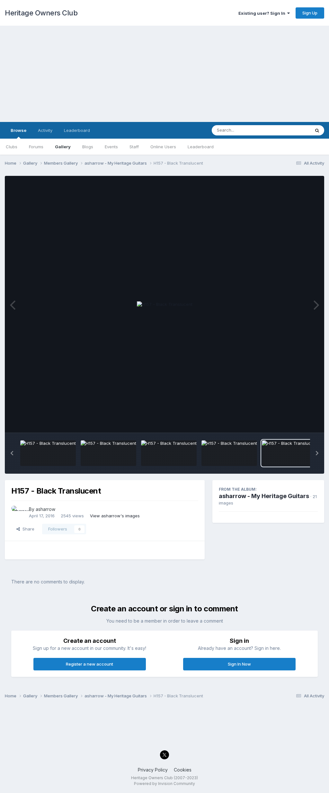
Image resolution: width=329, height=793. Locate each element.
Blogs (87, 146)
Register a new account (89, 664)
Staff (134, 146)
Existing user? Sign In (262, 13)
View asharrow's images (115, 515)
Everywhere (290, 130)
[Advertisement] (164, 74)
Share (27, 528)
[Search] (317, 130)
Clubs (11, 146)
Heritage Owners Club (41, 13)
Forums (36, 146)
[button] (12, 453)
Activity (45, 130)
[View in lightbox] (164, 304)
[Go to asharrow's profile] (18, 513)
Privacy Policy (153, 769)
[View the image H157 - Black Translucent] (48, 453)
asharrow (45, 509)
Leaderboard (201, 146)
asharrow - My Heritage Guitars (264, 496)
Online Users (163, 146)
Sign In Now (239, 664)
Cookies (182, 769)
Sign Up (309, 12)
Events (111, 146)
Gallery (63, 146)
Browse (18, 130)
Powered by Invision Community (164, 783)
